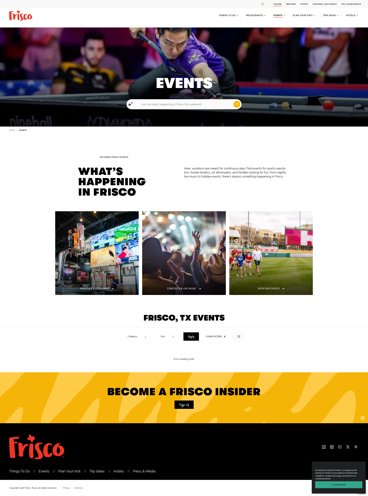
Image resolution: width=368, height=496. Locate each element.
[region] (339, 478)
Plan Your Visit (303, 15)
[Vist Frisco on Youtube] (340, 447)
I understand (339, 484)
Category (133, 336)
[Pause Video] (363, 418)
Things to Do (227, 15)
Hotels (350, 15)
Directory (78, 488)
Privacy (66, 488)
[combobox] (167, 336)
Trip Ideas (329, 15)
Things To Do (19, 471)
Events (277, 15)
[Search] (236, 104)
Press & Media (144, 471)
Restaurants (254, 15)
